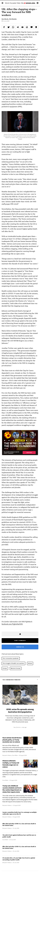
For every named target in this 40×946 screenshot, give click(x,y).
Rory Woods (5, 19)
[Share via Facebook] (4, 27)
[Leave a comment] (31, 27)
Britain (30, 663)
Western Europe (15, 668)
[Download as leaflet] (27, 27)
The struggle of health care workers (13, 663)
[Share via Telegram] (17, 27)
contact (21, 607)
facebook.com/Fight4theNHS (12, 624)
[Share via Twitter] (8, 27)
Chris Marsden (13, 19)
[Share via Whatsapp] (13, 27)
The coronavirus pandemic (11, 658)
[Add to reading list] (36, 27)
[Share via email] (22, 27)
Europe (5, 668)
